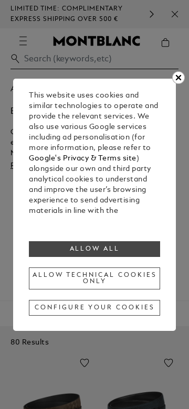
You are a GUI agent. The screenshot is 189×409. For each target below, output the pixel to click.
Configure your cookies (94, 308)
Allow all (95, 249)
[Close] (178, 77)
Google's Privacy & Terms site (82, 158)
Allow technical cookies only (94, 278)
